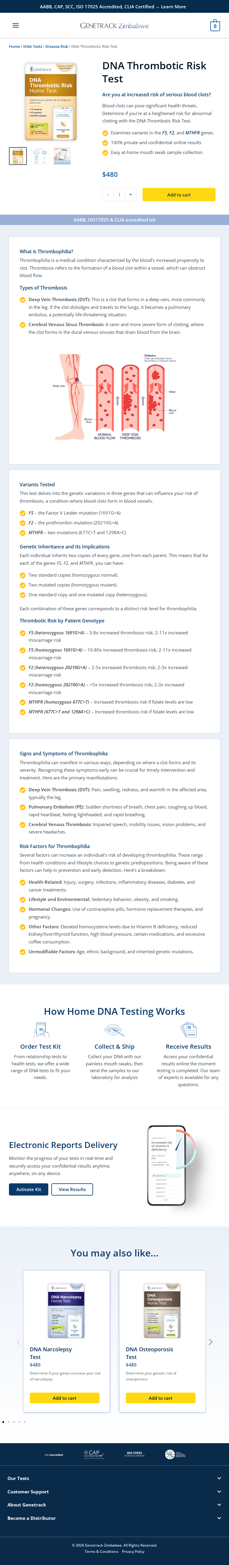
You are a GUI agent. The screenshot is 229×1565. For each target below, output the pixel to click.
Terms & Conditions (101, 1551)
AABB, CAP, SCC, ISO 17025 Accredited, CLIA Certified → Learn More (113, 7)
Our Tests (18, 1478)
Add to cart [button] (64, 1398)
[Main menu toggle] (15, 25)
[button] (18, 1342)
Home (14, 46)
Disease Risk (56, 46)
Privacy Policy (133, 1551)
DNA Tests (32, 46)
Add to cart (179, 195)
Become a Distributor (31, 1518)
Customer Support (28, 1492)
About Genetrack (26, 1505)
